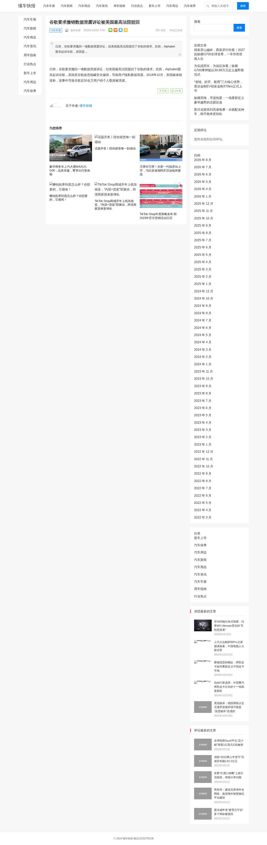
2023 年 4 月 (202, 422)
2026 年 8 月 (202, 160)
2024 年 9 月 (202, 305)
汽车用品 (84, 5)
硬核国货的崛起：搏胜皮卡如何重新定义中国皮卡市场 (229, 666)
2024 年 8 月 (202, 313)
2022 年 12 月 (203, 451)
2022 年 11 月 (203, 459)
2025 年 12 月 (203, 203)
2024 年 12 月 (203, 291)
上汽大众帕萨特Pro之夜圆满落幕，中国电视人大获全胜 (229, 646)
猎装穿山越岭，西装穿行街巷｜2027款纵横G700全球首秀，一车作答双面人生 (219, 54)
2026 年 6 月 (202, 174)
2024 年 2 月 (202, 356)
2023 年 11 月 (203, 371)
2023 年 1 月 (202, 444)
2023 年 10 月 (203, 378)
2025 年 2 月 (202, 276)
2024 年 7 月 (202, 320)
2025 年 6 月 (202, 247)
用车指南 (119, 5)
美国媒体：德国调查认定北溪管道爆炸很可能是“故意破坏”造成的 (229, 707)
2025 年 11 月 (203, 211)
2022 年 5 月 (202, 502)
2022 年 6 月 (202, 495)
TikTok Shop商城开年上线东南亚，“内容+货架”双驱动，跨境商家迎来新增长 (115, 204)
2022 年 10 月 (203, 466)
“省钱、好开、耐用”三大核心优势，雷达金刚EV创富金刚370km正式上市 (218, 86)
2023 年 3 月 (202, 429)
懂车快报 (26, 5)
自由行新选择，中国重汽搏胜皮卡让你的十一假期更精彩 (229, 686)
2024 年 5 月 (202, 335)
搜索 (243, 5)
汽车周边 (172, 5)
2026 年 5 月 (202, 181)
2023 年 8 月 (202, 393)
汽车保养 (190, 5)
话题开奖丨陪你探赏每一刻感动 (115, 148)
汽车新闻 (67, 5)
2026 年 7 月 (202, 167)
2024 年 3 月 (202, 349)
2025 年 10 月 (203, 218)
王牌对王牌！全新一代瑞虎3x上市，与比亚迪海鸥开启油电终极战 (160, 170)
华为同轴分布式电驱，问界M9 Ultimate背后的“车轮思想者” (229, 625)
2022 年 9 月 (202, 473)
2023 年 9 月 (202, 386)
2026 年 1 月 (202, 196)
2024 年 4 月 (202, 342)
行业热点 (137, 5)
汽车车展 (49, 5)
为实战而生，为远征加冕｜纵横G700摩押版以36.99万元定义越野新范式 (219, 70)
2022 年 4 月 (202, 510)
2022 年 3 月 (202, 517)
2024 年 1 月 (202, 364)
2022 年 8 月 (202, 481)
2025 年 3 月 (202, 269)
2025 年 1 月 (202, 284)
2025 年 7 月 (202, 240)
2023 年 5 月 (202, 415)
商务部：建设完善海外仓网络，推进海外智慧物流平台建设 (229, 793)
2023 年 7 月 (202, 400)
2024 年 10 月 (203, 298)
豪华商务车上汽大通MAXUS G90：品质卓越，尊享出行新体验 (69, 170)
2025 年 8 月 (202, 233)
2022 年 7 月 (202, 488)
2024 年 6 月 (202, 327)
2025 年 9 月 (202, 225)
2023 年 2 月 (202, 437)
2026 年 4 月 (202, 189)
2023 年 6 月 (202, 408)
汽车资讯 (102, 5)
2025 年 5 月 (202, 254)
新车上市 (154, 5)
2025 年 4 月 (202, 262)
